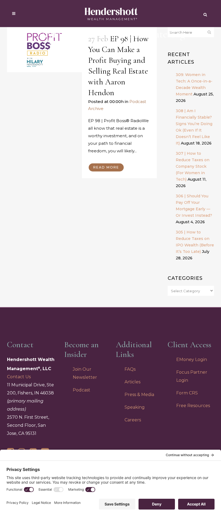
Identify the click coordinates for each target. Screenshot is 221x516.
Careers (133, 419)
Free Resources (193, 405)
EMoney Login (191, 359)
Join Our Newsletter (85, 373)
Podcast (81, 390)
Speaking (135, 407)
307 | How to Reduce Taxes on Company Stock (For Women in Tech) (192, 166)
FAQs (130, 369)
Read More (106, 167)
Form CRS (187, 392)
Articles (132, 381)
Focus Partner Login (191, 376)
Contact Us (19, 376)
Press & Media (139, 394)
